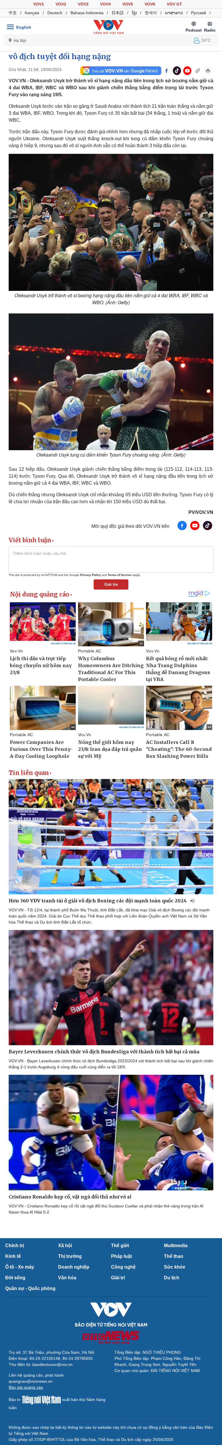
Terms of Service (120, 574)
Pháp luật (121, 1256)
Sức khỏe (174, 1267)
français (32, 12)
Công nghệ (123, 1267)
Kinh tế (13, 1256)
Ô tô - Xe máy (19, 1267)
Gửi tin (111, 584)
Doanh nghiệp (73, 1267)
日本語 (118, 12)
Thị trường (70, 1256)
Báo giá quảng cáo (26, 1387)
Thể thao (173, 1256)
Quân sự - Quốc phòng (30, 1288)
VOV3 (83, 4)
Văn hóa (67, 1277)
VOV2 (61, 4)
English (23, 27)
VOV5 (127, 4)
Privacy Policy (90, 574)
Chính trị (14, 1245)
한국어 (151, 12)
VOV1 (38, 4)
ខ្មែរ (134, 12)
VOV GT (174, 4)
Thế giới (120, 1245)
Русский (198, 12)
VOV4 (105, 4)
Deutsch (54, 12)
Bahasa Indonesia (87, 12)
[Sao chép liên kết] (197, 70)
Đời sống (15, 1277)
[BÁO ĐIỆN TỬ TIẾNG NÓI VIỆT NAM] (108, 27)
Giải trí (118, 1277)
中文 (13, 12)
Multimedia (176, 1245)
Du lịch (171, 1277)
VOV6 (150, 4)
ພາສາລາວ (174, 12)
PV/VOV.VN (200, 512)
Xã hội (65, 1245)
